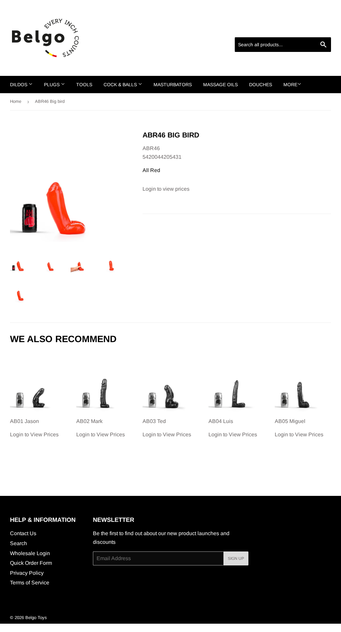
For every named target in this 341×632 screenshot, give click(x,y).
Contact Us (23, 533)
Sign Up (236, 558)
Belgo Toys (36, 617)
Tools (84, 84)
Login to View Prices (34, 428)
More (290, 84)
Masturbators (173, 84)
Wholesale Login (30, 553)
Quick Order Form (31, 563)
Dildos (19, 84)
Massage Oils (220, 84)
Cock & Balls (121, 84)
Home (15, 101)
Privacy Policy (27, 573)
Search (18, 543)
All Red (151, 170)
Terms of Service (29, 582)
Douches (260, 84)
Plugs (52, 84)
